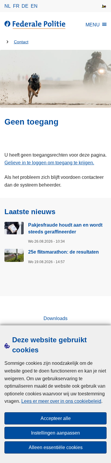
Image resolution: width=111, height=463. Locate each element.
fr (16, 6)
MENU (93, 24)
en (34, 6)
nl (7, 6)
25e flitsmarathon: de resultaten (63, 251)
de (25, 6)
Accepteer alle (56, 418)
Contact (21, 42)
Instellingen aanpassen (55, 432)
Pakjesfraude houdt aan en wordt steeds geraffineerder (65, 228)
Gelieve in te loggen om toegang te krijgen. (49, 162)
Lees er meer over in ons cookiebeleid (61, 401)
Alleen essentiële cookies (56, 447)
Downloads (55, 318)
